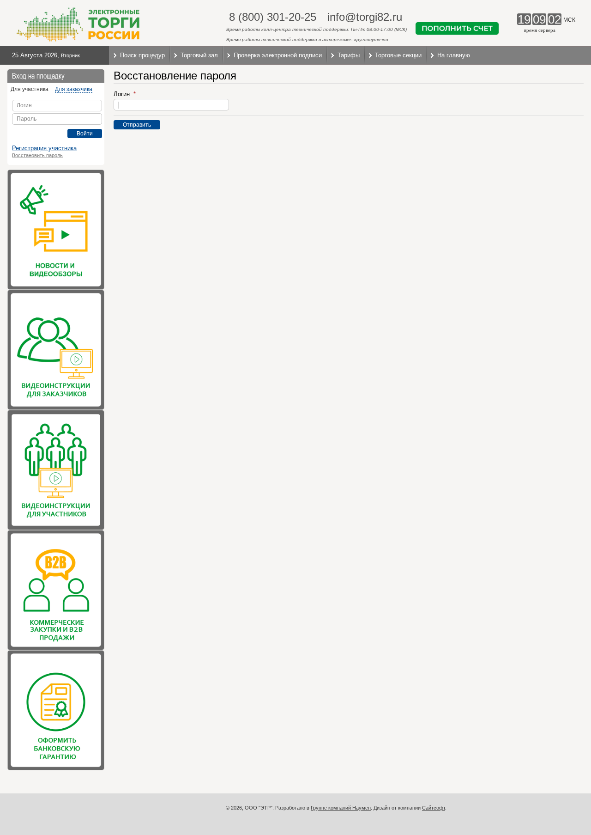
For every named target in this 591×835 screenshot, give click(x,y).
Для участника (29, 89)
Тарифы (349, 55)
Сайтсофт (433, 808)
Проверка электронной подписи (278, 55)
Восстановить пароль (37, 155)
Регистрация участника (44, 148)
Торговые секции (398, 55)
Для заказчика (73, 89)
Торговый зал (199, 55)
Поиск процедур (142, 55)
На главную (453, 55)
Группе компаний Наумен (341, 808)
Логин (123, 94)
